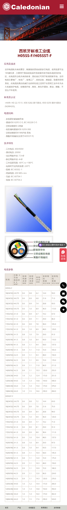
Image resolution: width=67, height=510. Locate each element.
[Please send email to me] (63, 293)
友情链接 (57, 507)
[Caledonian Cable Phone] (63, 285)
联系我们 (44, 507)
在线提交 (32, 507)
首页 (6, 507)
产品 (19, 507)
